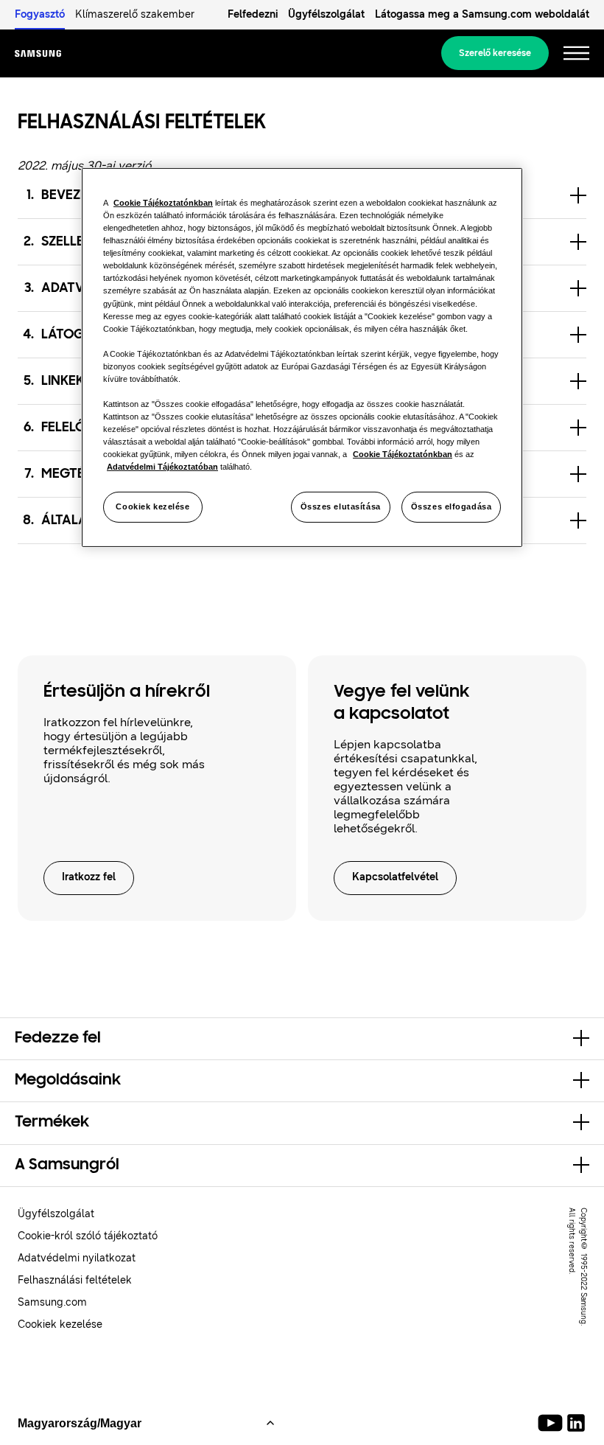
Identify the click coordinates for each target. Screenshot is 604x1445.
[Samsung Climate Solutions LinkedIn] (576, 1423)
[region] (302, 357)
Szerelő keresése (495, 53)
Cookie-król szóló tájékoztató (88, 1236)
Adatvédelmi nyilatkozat (77, 1258)
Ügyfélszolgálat (326, 14)
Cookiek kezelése (152, 506)
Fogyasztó (40, 14)
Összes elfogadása (451, 506)
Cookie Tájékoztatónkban (163, 202)
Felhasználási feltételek (75, 1280)
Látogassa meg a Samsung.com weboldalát (482, 14)
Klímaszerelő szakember (134, 14)
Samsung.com (52, 1302)
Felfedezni (253, 14)
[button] (302, 1039)
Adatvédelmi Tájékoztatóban (162, 466)
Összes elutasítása (341, 506)
